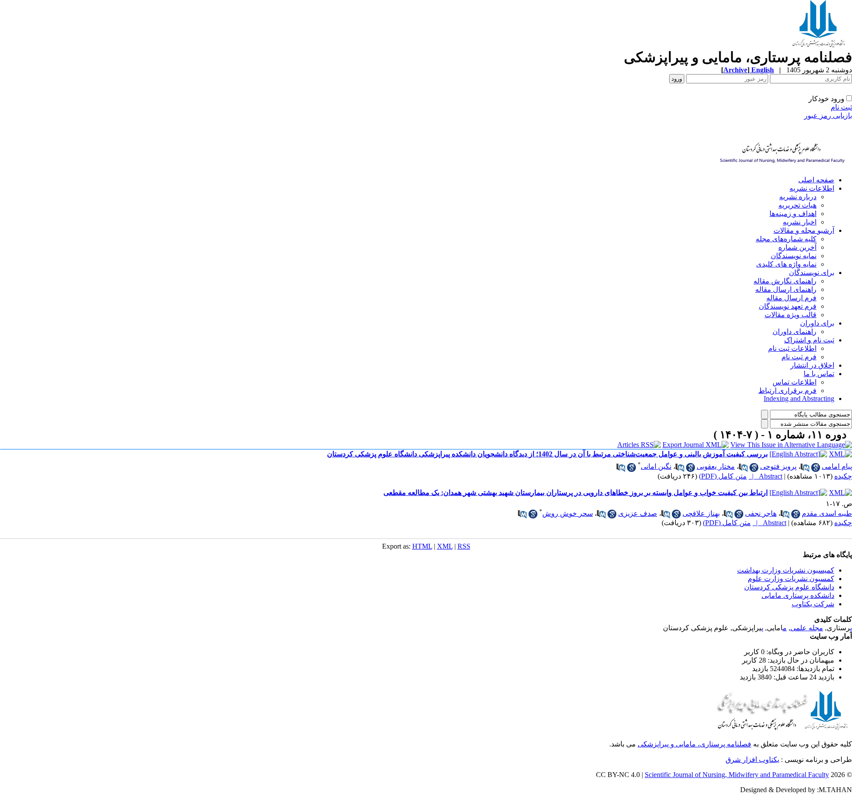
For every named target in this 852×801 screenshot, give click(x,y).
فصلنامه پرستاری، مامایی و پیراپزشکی (694, 744)
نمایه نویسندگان (793, 255)
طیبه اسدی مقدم (827, 513)
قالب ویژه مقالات (790, 314)
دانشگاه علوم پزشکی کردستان (789, 587)
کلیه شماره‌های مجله (786, 239)
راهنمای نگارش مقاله (784, 281)
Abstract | (765, 476)
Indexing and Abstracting (799, 398)
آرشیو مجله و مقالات (803, 230)
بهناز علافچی (701, 513)
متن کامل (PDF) (723, 476)
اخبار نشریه (799, 222)
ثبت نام (841, 107)
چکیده (843, 476)
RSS (464, 546)
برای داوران (817, 323)
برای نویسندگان (811, 272)
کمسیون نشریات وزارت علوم (791, 578)
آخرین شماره (797, 247)
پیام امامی (837, 466)
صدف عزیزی (637, 513)
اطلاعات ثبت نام (792, 348)
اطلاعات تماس (794, 382)
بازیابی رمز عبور (828, 115)
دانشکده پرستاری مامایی (797, 595)
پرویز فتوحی (778, 466)
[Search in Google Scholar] (815, 467)
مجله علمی (806, 628)
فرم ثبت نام (798, 357)
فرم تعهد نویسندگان (787, 306)
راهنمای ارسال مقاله (785, 289)
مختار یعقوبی (716, 466)
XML (445, 546)
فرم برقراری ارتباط (787, 390)
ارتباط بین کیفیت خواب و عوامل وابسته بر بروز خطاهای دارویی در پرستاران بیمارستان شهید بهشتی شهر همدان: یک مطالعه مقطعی (575, 492)
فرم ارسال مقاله (791, 298)
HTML (422, 546)
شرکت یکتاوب (813, 604)
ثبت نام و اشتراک (809, 340)
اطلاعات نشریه (811, 188)
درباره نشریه (797, 196)
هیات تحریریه (797, 205)
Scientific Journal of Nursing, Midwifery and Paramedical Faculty (737, 774)
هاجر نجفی (761, 513)
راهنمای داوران (794, 331)
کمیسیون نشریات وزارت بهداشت (785, 570)
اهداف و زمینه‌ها (792, 213)
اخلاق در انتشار (812, 365)
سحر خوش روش (567, 513)
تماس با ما (819, 373)
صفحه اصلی (816, 180)
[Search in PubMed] (805, 467)
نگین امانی (656, 466)
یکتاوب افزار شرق (752, 759)
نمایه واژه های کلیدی (786, 264)
